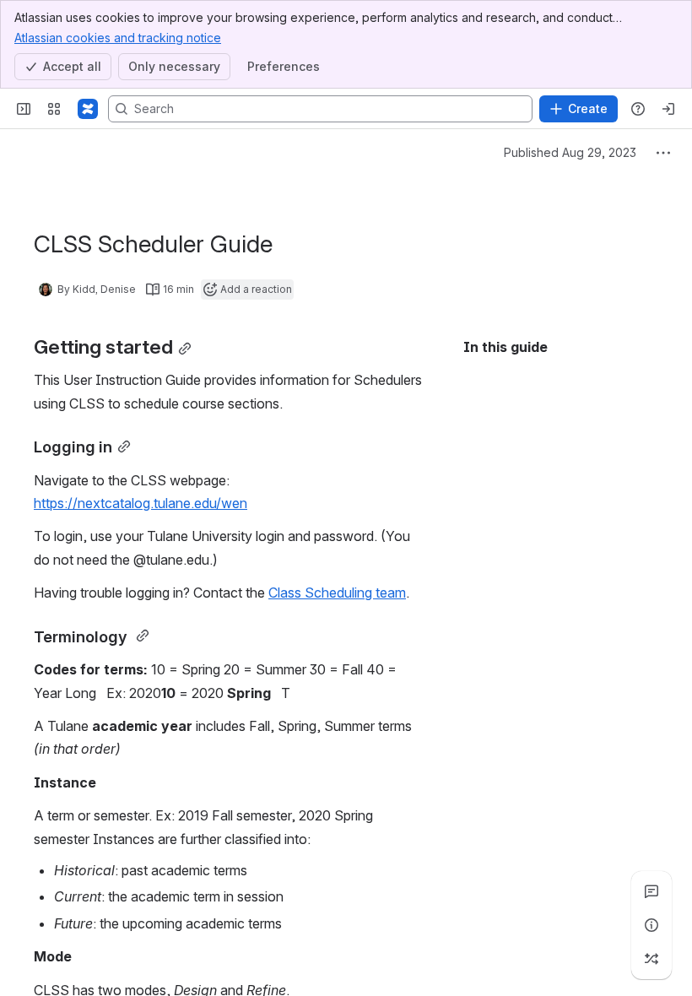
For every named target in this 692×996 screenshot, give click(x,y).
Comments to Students (574, 662)
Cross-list (534, 615)
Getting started (528, 379)
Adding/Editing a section (557, 551)
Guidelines (557, 682)
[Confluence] (87, 108)
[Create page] (651, 958)
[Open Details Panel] (651, 925)
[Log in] (668, 108)
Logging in (535, 399)
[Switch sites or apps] (54, 108)
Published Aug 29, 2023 (570, 152)
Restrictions (540, 639)
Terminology (543, 422)
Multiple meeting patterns (579, 966)
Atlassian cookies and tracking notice (117, 37)
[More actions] (663, 152)
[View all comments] (651, 891)
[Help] (637, 108)
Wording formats (576, 706)
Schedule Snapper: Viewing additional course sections (563, 858)
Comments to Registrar (573, 730)
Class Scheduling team (337, 592)
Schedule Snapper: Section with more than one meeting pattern (576, 922)
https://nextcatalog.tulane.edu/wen (140, 503)
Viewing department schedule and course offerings (549, 466)
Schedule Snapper (541, 774)
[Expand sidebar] (23, 108)
